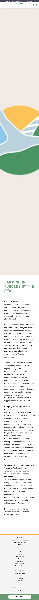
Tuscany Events (20, 563)
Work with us (20, 559)
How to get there (20, 588)
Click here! (30, 1)
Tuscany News (20, 566)
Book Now (19, 597)
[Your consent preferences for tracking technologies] (36, 597)
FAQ (20, 552)
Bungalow (20, 578)
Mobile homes (20, 573)
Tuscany (20, 561)
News (20, 554)
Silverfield (20, 580)
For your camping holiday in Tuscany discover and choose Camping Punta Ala (16, 512)
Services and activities (20, 540)
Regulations (20, 556)
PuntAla (20, 537)
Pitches (20, 575)
